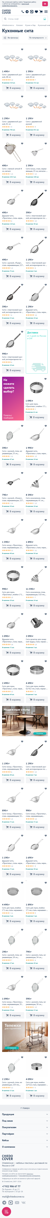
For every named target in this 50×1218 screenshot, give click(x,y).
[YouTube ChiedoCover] (17, 1202)
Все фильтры (13, 38)
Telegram (27, 12)
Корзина (41, 12)
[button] (46, 12)
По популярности (36, 38)
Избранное (36, 12)
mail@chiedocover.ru (13, 1196)
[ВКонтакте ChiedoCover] (23, 1202)
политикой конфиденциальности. (15, 5)
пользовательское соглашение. (29, 1176)
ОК (45, 4)
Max (31, 12)
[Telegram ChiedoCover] (4, 1202)
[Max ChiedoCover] (11, 1202)
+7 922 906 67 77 (22, 12)
